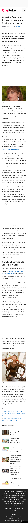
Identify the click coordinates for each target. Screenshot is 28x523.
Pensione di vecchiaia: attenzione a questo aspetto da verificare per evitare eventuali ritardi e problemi (15, 482)
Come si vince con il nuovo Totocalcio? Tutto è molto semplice (15, 440)
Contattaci (14, 510)
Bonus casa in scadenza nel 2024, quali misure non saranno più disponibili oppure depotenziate (16, 470)
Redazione (7, 520)
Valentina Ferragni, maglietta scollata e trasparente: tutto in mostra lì (13, 413)
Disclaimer (21, 520)
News (5, 409)
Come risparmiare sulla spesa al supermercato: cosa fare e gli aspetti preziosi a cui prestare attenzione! (16, 459)
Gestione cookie (24, 521)
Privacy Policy (14, 520)
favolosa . (11, 149)
